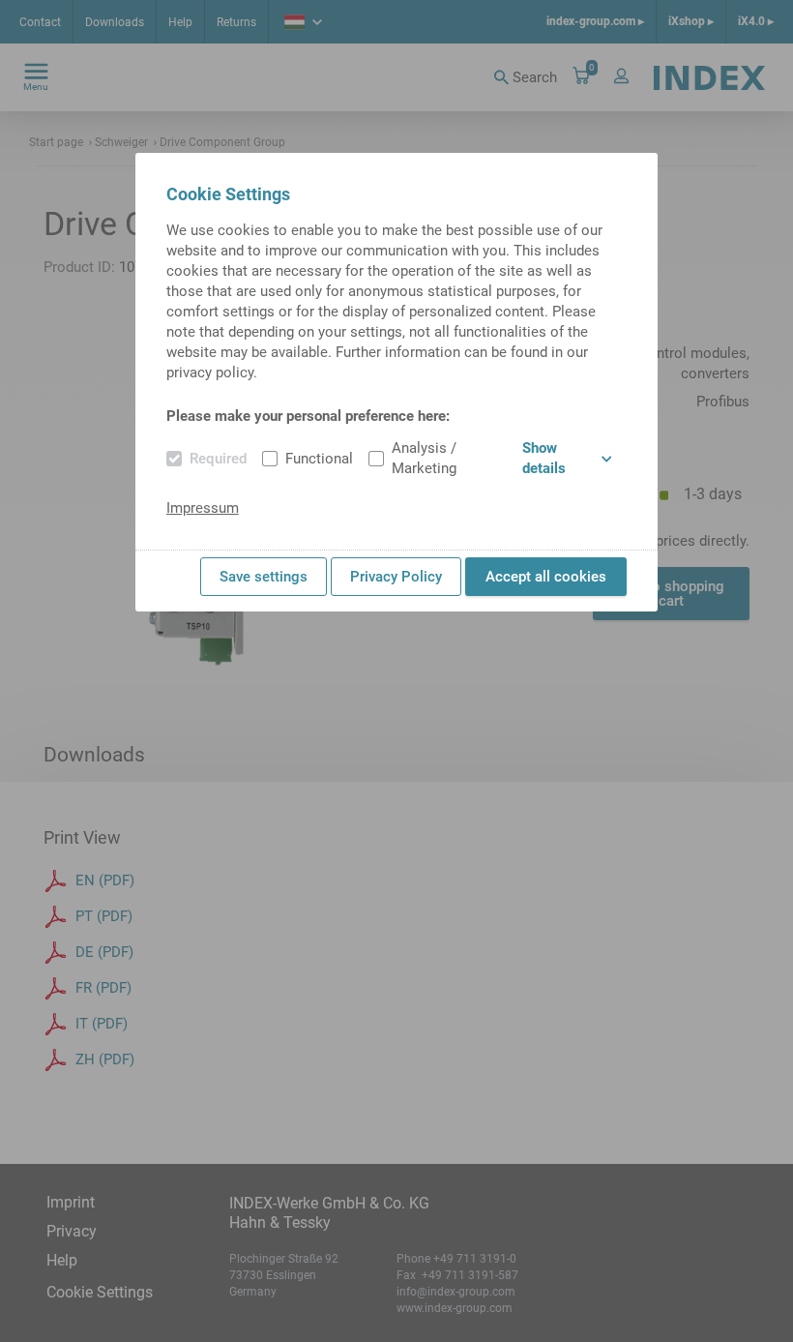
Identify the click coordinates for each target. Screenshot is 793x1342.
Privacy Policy (396, 576)
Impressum (202, 508)
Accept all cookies (545, 576)
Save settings (264, 576)
